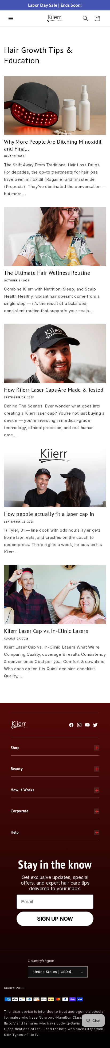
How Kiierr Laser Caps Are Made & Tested (53, 389)
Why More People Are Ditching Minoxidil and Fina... (53, 145)
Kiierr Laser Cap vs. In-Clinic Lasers (46, 630)
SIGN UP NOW (55, 919)
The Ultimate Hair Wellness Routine (47, 272)
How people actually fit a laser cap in (49, 514)
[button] (11, 18)
